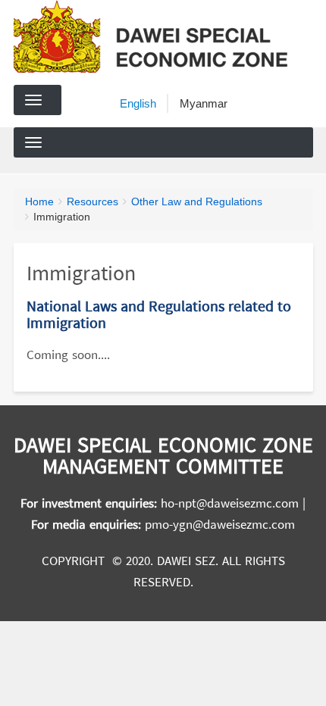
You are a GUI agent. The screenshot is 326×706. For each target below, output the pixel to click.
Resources (92, 201)
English (138, 103)
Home (39, 201)
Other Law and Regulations (196, 201)
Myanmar (203, 103)
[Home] (156, 36)
